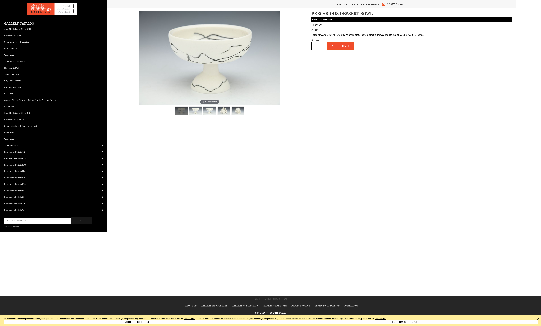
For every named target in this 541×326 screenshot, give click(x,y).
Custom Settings (404, 322)
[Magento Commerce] (52, 14)
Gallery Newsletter (214, 305)
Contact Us (351, 305)
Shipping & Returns (275, 305)
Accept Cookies (137, 322)
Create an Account (370, 4)
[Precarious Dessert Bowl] (181, 111)
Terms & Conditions (327, 305)
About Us (191, 305)
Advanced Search (11, 227)
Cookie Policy (189, 319)
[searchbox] (38, 221)
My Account (342, 4)
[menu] (54, 119)
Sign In (354, 4)
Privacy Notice (300, 305)
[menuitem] (54, 29)
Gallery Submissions (245, 305)
